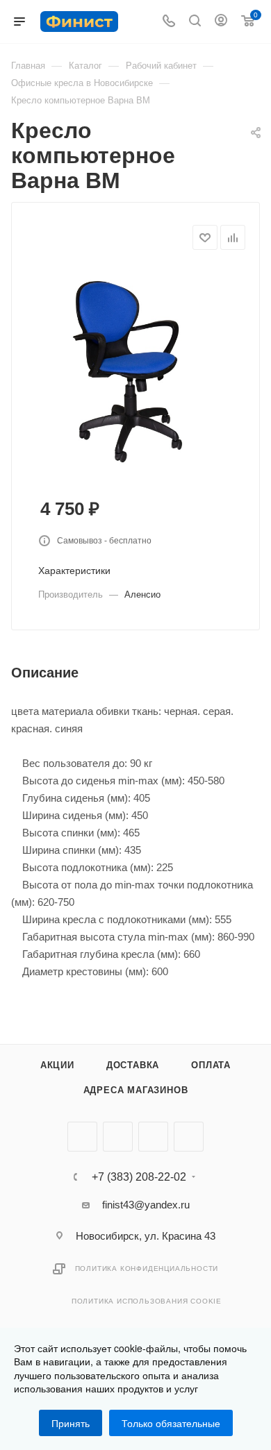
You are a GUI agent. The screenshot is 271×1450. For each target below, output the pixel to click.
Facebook (118, 1137)
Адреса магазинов (135, 1090)
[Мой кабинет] (221, 22)
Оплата (211, 1065)
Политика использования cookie (147, 1301)
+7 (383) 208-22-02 (139, 1177)
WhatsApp (189, 1137)
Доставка (132, 1065)
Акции (57, 1065)
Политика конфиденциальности (147, 1268)
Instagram (153, 1137)
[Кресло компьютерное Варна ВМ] (135, 371)
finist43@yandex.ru (146, 1205)
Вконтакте (82, 1137)
